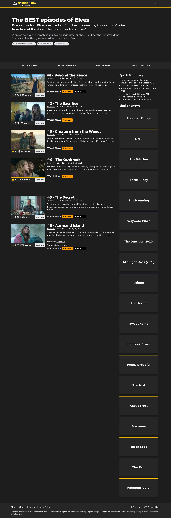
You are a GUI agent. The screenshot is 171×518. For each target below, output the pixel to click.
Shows (14, 507)
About (22, 507)
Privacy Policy (43, 507)
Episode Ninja (154, 507)
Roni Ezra (61, 242)
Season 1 (51, 78)
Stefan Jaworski (61, 245)
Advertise (31, 507)
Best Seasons (104, 65)
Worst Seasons (141, 65)
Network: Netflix (45, 44)
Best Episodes (29, 65)
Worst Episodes (67, 65)
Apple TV (79, 92)
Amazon (67, 92)
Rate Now (40, 95)
